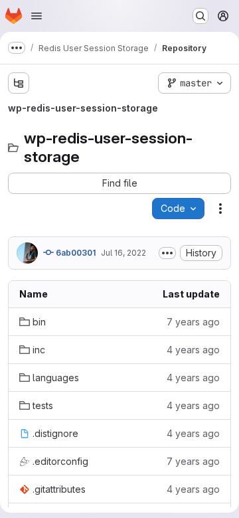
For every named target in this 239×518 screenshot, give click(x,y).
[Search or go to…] (200, 16)
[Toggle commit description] (167, 253)
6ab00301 (75, 253)
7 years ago (193, 321)
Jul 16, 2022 (123, 253)
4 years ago (193, 349)
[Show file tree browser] (18, 83)
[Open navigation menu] (36, 16)
